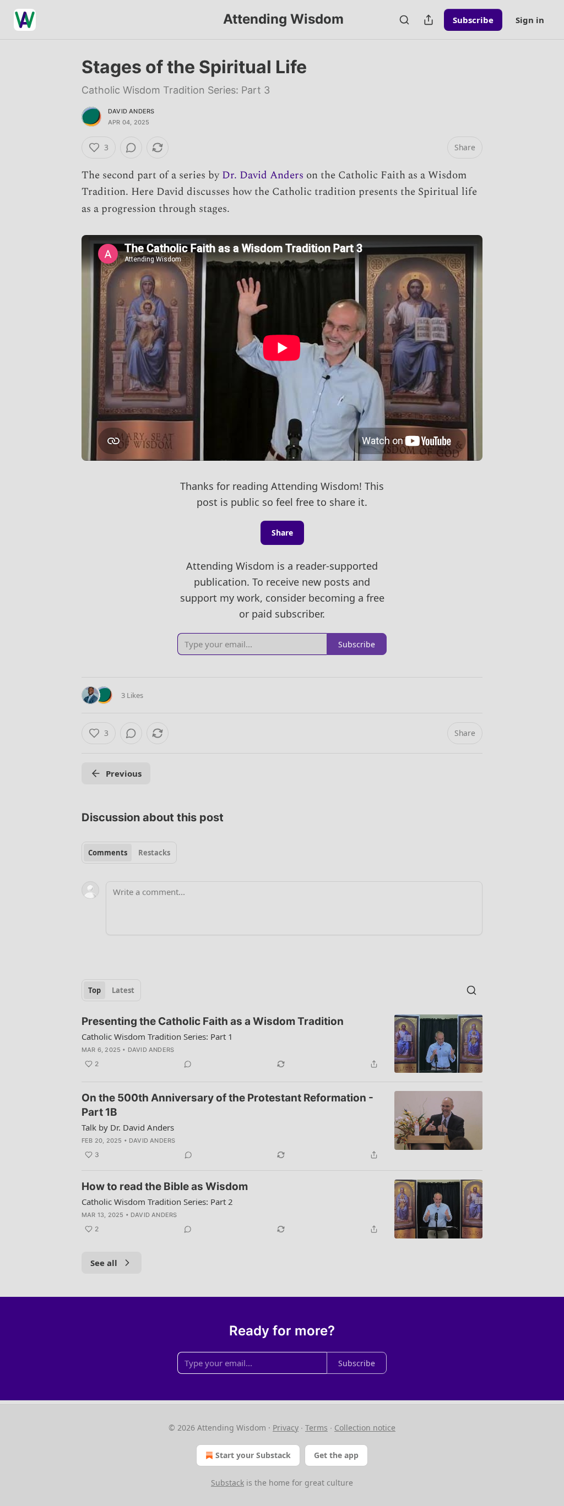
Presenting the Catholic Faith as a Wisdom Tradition (213, 1021)
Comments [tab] (107, 853)
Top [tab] (94, 990)
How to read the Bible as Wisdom (165, 1186)
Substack (227, 1482)
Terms (316, 1427)
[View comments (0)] (131, 148)
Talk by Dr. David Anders (128, 1127)
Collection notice (364, 1427)
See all (103, 1262)
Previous (124, 773)
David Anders (131, 111)
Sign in (530, 19)
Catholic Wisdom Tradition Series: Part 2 (157, 1201)
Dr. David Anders (262, 175)
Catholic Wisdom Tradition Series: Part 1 (157, 1036)
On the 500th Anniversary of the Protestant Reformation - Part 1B (227, 1105)
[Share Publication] (428, 20)
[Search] (404, 20)
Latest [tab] (123, 990)
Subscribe (473, 19)
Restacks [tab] (154, 853)
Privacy (286, 1427)
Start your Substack (253, 1455)
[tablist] (129, 853)
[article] (282, 1044)
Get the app (336, 1455)
